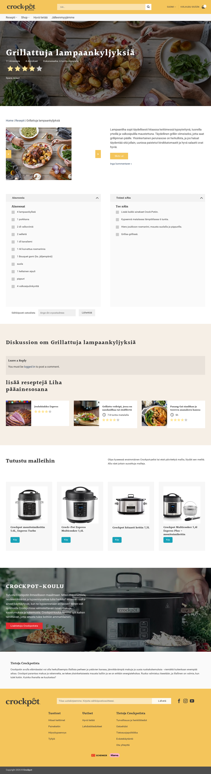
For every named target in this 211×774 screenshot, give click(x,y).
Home (9, 120)
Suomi (170, 7)
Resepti (10, 17)
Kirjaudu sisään (190, 7)
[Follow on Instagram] (185, 701)
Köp (15, 539)
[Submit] (148, 7)
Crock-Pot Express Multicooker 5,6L (73, 529)
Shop (24, 17)
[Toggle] (97, 197)
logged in (29, 366)
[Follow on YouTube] (192, 701)
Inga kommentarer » (121, 163)
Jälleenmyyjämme (63, 17)
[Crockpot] (21, 7)
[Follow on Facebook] (179, 701)
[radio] (10, 69)
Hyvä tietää (41, 17)
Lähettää (87, 312)
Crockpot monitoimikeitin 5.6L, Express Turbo (28, 529)
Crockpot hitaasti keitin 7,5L (130, 528)
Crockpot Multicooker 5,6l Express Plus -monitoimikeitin (180, 531)
